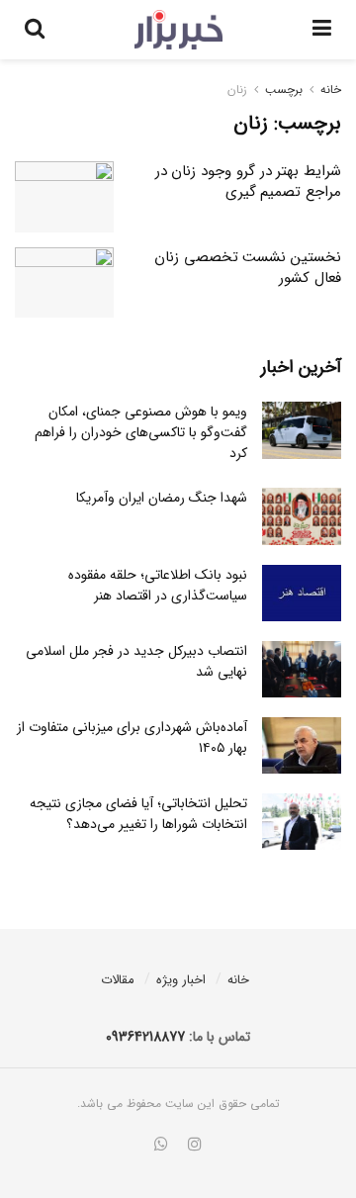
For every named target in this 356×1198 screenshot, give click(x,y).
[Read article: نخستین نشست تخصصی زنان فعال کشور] (64, 283)
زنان (237, 89)
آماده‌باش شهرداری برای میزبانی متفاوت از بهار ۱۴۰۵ (132, 737)
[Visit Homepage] (178, 29)
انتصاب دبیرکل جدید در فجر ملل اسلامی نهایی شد (136, 661)
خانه (330, 89)
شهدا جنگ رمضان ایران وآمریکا (161, 497)
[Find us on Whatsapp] (161, 1145)
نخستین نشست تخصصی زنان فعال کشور (247, 267)
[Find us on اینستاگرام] (195, 1145)
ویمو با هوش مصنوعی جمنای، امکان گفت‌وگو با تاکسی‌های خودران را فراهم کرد (141, 432)
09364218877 (145, 1037)
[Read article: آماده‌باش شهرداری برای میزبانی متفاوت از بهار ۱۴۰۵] (301, 745)
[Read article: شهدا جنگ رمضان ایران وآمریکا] (301, 516)
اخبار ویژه (181, 979)
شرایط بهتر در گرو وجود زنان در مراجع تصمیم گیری (248, 181)
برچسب (284, 89)
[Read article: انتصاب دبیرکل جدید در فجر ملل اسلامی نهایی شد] (301, 669)
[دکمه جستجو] (34, 29)
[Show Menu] (321, 29)
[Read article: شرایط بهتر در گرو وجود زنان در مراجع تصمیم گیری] (64, 196)
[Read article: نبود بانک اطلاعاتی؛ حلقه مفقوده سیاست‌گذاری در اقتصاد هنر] (301, 593)
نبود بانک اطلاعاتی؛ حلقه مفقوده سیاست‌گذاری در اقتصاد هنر (157, 585)
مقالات (117, 979)
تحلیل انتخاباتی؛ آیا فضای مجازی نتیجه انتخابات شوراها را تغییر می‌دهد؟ (138, 813)
